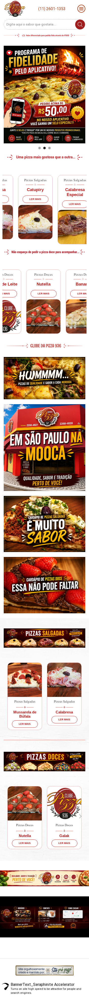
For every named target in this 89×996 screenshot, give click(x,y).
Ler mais (26, 199)
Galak (56, 836)
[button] (39, 148)
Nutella (28, 284)
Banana (68, 284)
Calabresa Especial (65, 192)
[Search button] (80, 24)
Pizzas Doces (28, 274)
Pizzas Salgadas (26, 180)
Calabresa (53, 712)
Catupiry (26, 189)
